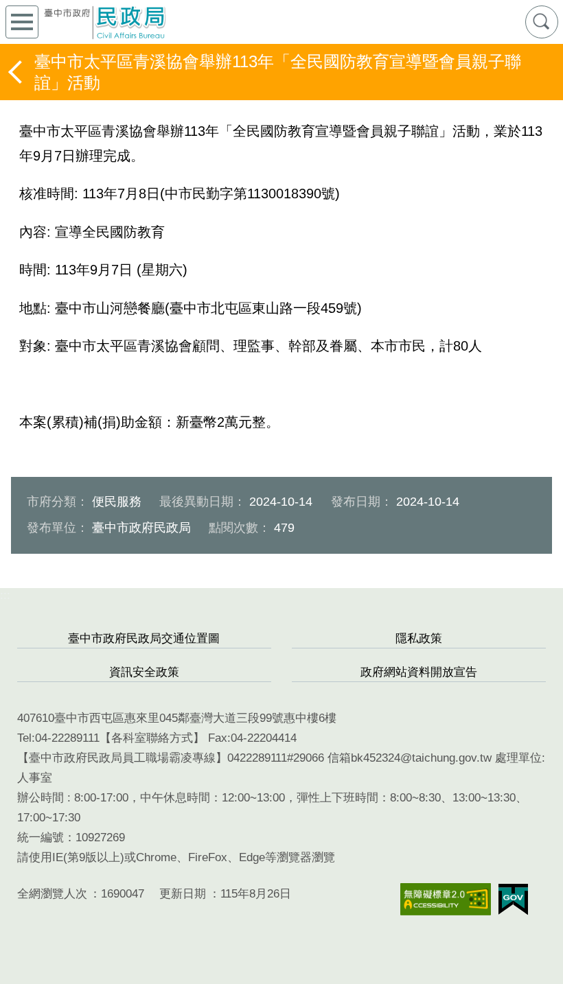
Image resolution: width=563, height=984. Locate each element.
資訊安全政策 (144, 672)
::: (5, 595)
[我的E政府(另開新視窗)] (513, 899)
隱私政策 (418, 638)
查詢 (542, 22)
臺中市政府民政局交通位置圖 (144, 638)
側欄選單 (22, 22)
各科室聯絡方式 (152, 738)
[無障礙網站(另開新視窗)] (445, 899)
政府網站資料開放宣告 (418, 672)
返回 (16, 72)
